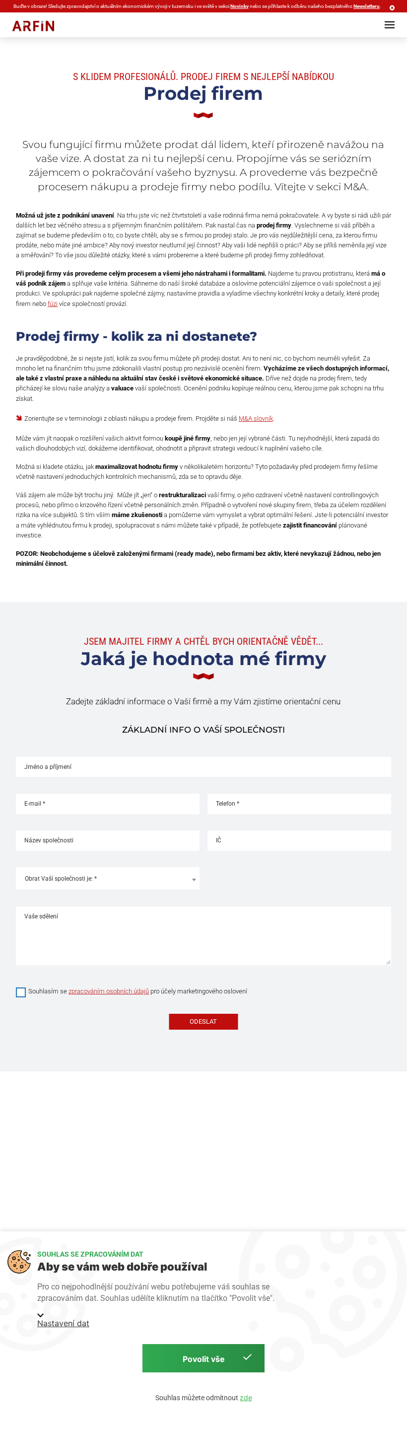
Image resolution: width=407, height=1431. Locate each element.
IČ (218, 840)
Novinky (239, 6)
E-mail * (34, 803)
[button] (390, 25)
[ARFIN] (33, 26)
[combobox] (108, 878)
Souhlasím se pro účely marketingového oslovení (137, 991)
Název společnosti (48, 840)
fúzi (53, 303)
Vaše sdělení (41, 916)
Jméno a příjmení (47, 766)
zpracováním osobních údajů (108, 991)
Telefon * (227, 803)
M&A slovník (256, 418)
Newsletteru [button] (366, 6)
